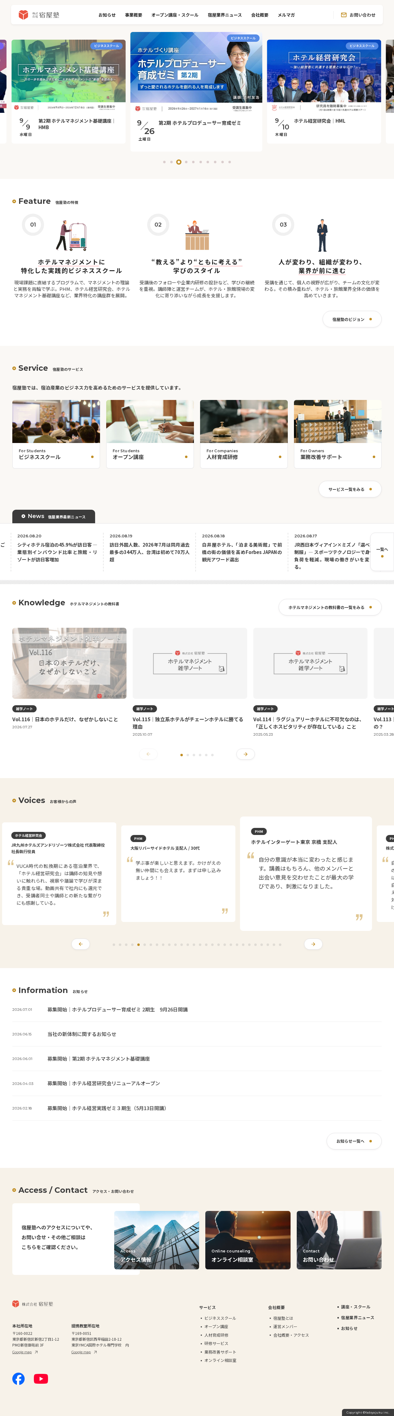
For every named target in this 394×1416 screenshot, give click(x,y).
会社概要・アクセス (291, 1335)
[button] (164, 162)
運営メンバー (285, 1326)
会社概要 (259, 15)
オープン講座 (216, 1326)
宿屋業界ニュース (225, 15)
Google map (22, 1352)
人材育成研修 (216, 1335)
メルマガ (286, 15)
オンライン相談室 (220, 1360)
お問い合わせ (363, 15)
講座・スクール (356, 1307)
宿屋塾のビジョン (348, 319)
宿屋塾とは (283, 1318)
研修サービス (216, 1343)
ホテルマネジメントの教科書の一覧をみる (326, 607)
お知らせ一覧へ (350, 1141)
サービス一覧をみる (346, 489)
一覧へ (382, 549)
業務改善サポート (220, 1352)
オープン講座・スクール (175, 15)
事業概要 (133, 15)
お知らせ (107, 15)
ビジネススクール (220, 1318)
